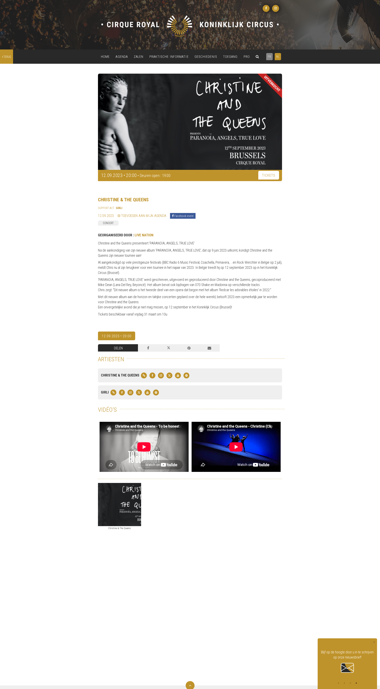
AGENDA (122, 57)
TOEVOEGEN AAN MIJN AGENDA (143, 216)
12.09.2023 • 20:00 (116, 336)
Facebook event (184, 216)
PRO (247, 57)
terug (7, 56)
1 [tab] (338, 683)
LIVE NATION (144, 235)
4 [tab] (356, 683)
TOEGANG (230, 57)
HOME (105, 57)
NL (277, 56)
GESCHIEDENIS (206, 57)
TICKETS (268, 175)
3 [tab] (350, 683)
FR (269, 56)
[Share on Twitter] (168, 348)
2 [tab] (344, 683)
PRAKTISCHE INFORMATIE (169, 57)
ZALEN (138, 57)
